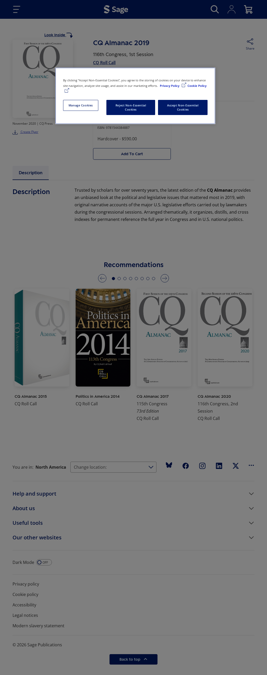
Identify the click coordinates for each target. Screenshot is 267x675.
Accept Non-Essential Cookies (182, 107)
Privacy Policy (170, 86)
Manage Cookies (81, 105)
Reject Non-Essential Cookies (131, 107)
